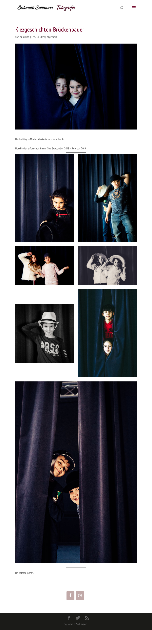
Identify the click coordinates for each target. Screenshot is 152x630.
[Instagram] (80, 595)
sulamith (24, 37)
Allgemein (52, 37)
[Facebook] (70, 595)
